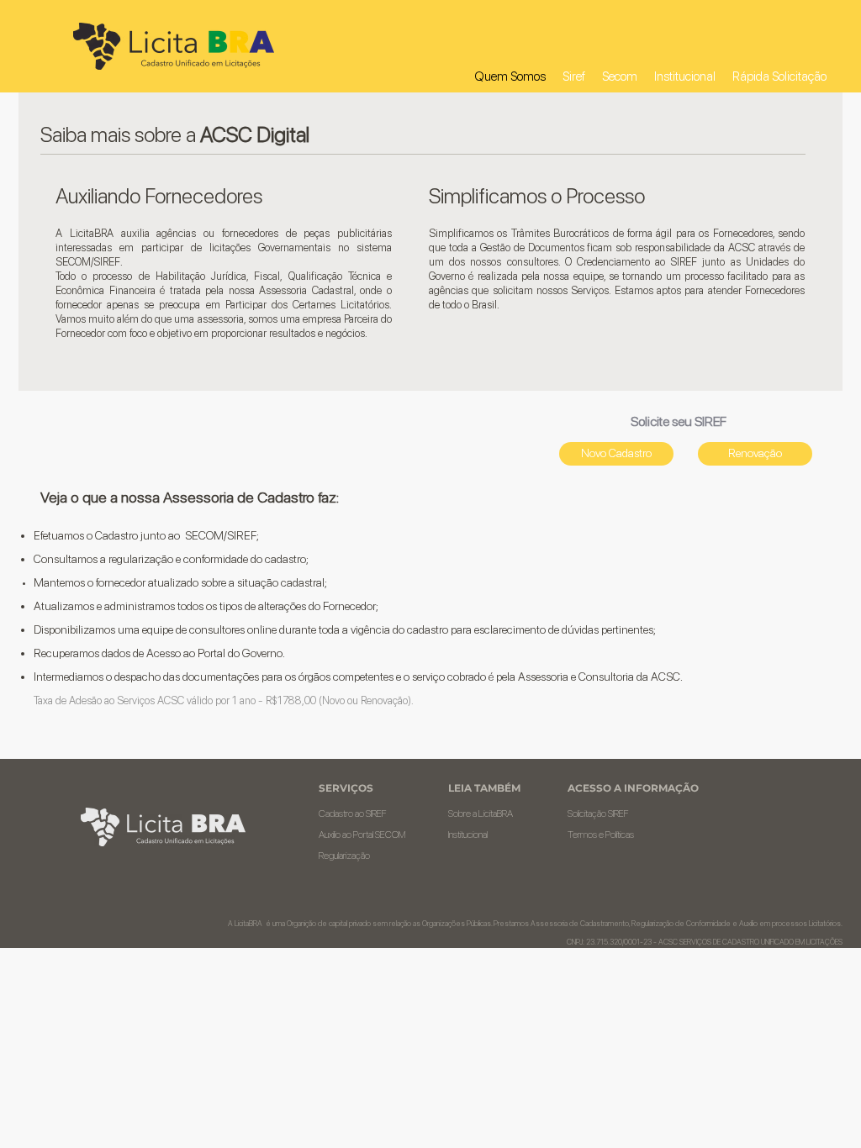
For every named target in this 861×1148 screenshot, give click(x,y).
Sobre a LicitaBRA (480, 813)
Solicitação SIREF (598, 813)
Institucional (468, 834)
